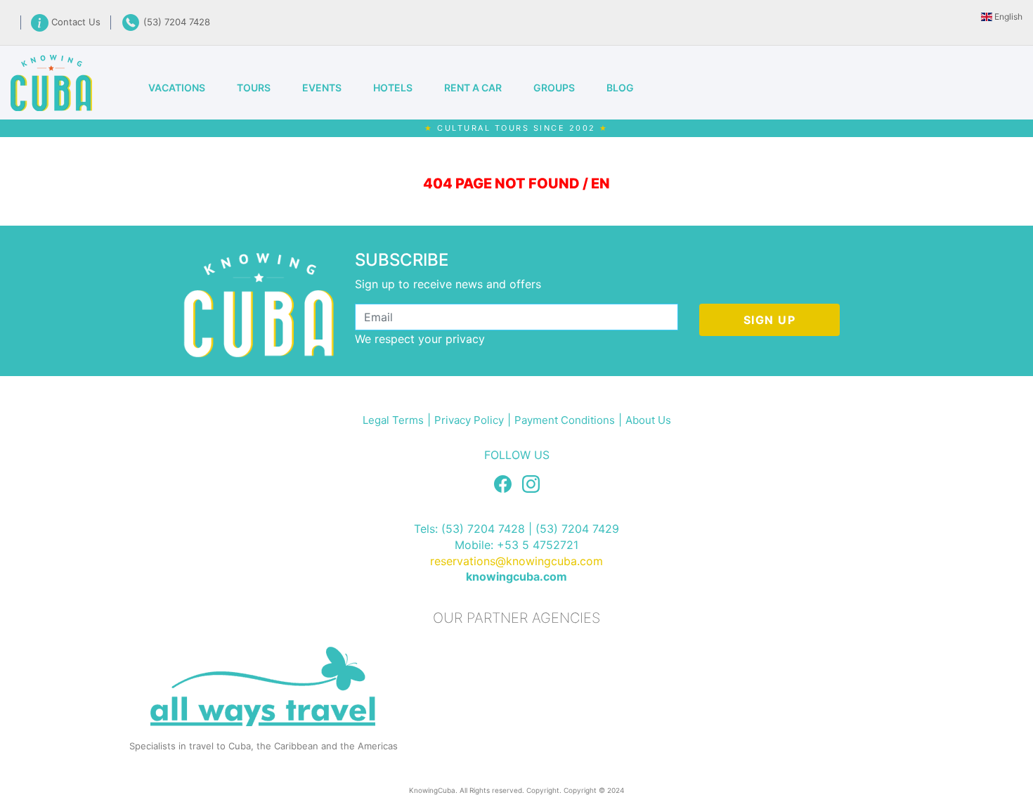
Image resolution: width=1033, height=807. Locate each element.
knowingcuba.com (516, 576)
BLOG (620, 87)
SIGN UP (769, 320)
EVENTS (322, 87)
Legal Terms (393, 420)
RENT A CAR (473, 87)
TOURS (254, 87)
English (1007, 16)
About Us (648, 420)
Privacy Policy (469, 420)
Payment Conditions (564, 420)
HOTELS (392, 87)
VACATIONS (176, 87)
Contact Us (77, 21)
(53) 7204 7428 (175, 21)
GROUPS (554, 87)
